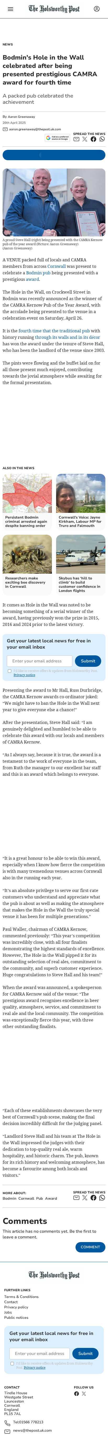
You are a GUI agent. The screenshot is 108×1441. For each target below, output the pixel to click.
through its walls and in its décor (67, 337)
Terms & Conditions (21, 1296)
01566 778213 (31, 1422)
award (32, 279)
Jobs (8, 1312)
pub (47, 272)
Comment (90, 1247)
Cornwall (56, 266)
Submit (88, 661)
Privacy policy (16, 1307)
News (8, 44)
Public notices (16, 1317)
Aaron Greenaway (21, 117)
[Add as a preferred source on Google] (57, 138)
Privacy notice (24, 675)
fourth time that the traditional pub (54, 330)
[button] (10, 9)
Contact (11, 1302)
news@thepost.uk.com (32, 1431)
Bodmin (34, 272)
